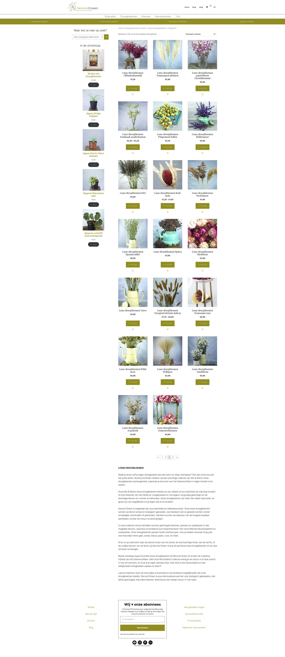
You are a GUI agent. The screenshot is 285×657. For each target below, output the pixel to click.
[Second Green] (84, 7)
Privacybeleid (194, 620)
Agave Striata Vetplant (93, 114)
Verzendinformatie (194, 614)
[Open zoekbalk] (214, 7)
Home (186, 7)
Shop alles (110, 16)
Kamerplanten (163, 16)
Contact (91, 620)
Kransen (146, 16)
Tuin (178, 16)
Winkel (91, 607)
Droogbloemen (128, 16)
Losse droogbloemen (156, 28)
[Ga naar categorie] (106, 37)
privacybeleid (130, 634)
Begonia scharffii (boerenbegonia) (93, 234)
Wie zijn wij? (91, 614)
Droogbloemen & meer (135, 28)
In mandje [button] (167, 88)
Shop (194, 7)
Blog (201, 7)
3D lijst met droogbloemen (93, 75)
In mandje (132, 88)
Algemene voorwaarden (194, 627)
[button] (133, 94)
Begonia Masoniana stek (93, 194)
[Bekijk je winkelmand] (207, 7)
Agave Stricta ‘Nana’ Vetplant (93, 154)
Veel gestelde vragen (194, 607)
